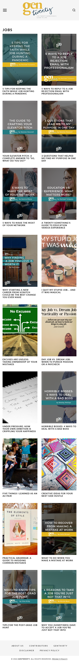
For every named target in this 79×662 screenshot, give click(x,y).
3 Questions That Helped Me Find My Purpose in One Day (59, 158)
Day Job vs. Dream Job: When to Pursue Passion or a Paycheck (57, 362)
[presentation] (20, 60)
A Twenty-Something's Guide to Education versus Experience (56, 225)
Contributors (38, 646)
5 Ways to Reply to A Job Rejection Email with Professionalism (57, 91)
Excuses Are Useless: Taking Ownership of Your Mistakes (20, 362)
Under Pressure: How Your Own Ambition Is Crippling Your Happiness (19, 428)
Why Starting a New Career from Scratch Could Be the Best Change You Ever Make (19, 293)
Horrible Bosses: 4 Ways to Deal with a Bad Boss (59, 427)
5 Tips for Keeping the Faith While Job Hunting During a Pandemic (18, 91)
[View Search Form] (74, 10)
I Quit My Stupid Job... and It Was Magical (59, 291)
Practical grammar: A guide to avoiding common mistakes (17, 560)
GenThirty (60, 646)
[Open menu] (5, 10)
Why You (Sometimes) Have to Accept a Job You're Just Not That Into (59, 627)
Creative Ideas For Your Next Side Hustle (57, 494)
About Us (18, 646)
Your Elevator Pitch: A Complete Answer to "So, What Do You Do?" (19, 158)
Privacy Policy (49, 650)
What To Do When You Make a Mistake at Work (57, 559)
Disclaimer (26, 650)
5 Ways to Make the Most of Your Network (19, 224)
